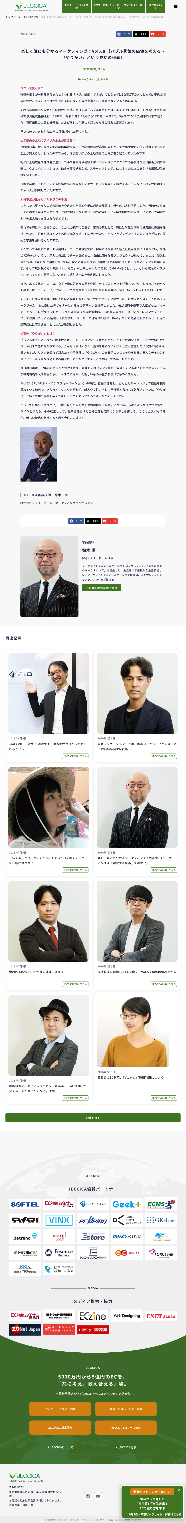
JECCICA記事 (31, 17)
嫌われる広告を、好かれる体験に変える (36, 972)
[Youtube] (98, 1496)
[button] (176, 6)
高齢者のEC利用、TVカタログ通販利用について (130, 1077)
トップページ (13, 17)
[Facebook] (88, 1496)
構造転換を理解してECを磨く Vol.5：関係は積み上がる (137, 972)
